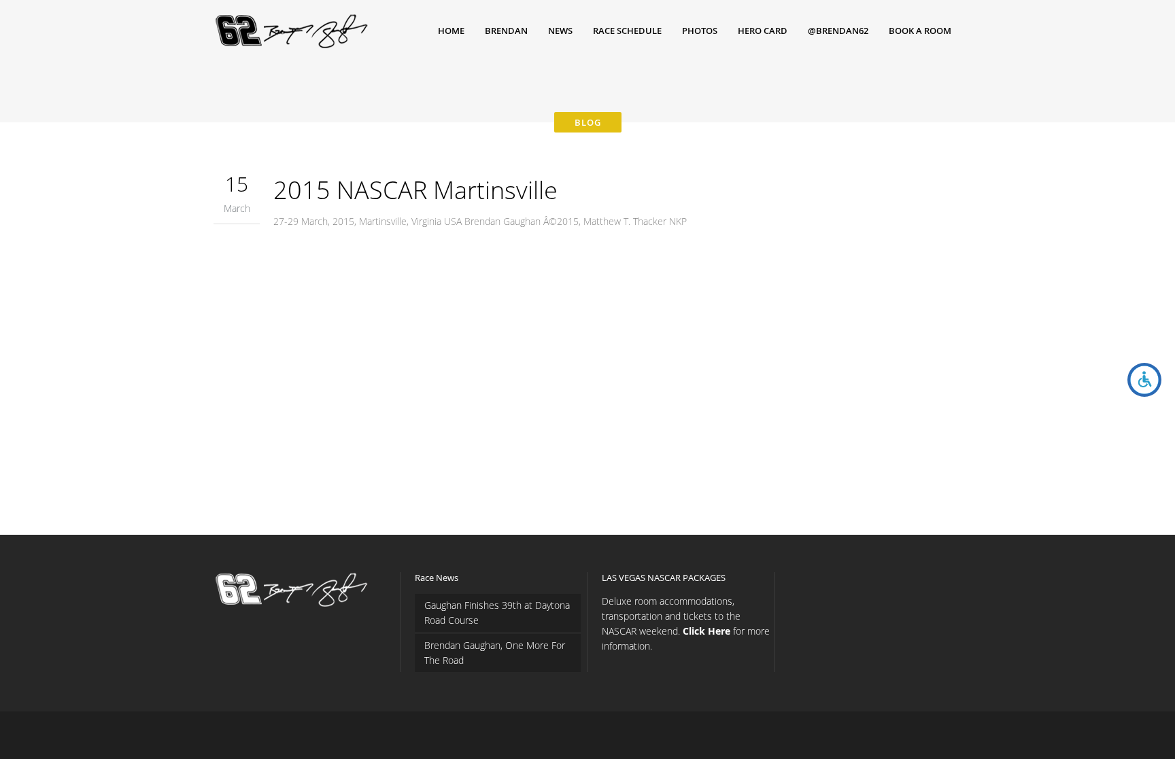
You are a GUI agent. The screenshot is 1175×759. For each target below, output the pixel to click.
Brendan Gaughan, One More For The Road (494, 653)
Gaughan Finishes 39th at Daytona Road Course (497, 612)
